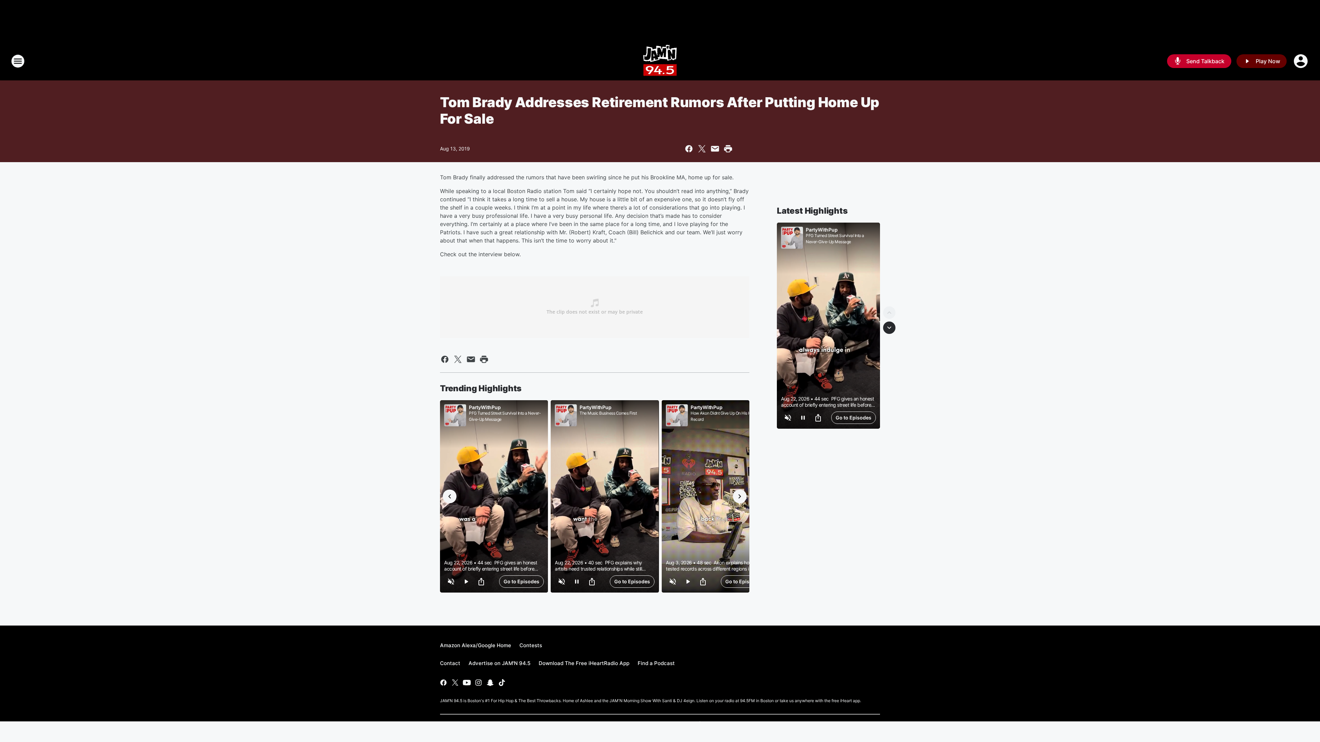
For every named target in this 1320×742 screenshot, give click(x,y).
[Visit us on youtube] (467, 682)
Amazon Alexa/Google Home (475, 645)
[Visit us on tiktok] (502, 682)
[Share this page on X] (702, 149)
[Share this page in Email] (715, 149)
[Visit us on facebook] (443, 682)
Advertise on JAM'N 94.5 (499, 663)
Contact (450, 663)
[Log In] (1301, 61)
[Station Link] (660, 61)
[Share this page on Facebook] (689, 149)
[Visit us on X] (455, 682)
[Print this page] (728, 149)
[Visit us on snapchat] (490, 682)
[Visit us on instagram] (478, 682)
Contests (530, 645)
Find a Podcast (656, 663)
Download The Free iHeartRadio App (584, 663)
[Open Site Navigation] (18, 61)
